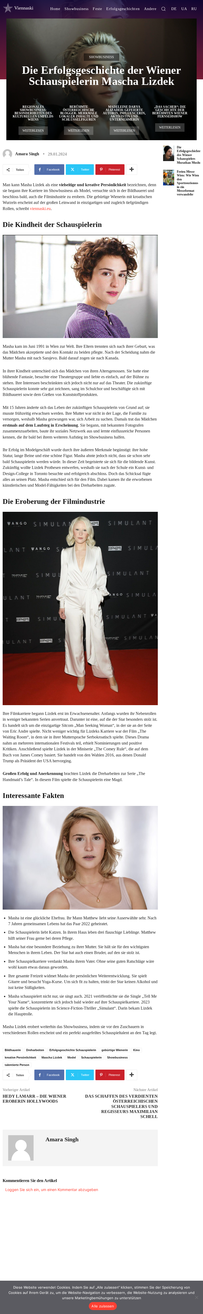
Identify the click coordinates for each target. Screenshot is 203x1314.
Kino (136, 1050)
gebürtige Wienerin (115, 1050)
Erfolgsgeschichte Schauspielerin (72, 1050)
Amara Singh (27, 154)
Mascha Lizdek (51, 1057)
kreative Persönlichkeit (20, 1057)
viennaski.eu (40, 208)
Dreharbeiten (35, 1050)
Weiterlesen (33, 131)
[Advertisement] (183, 286)
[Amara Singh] (8, 154)
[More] (131, 169)
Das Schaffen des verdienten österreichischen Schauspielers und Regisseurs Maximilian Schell (121, 1106)
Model (71, 1057)
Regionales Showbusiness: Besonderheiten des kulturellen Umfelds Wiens (33, 113)
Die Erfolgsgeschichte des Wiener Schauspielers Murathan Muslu (188, 155)
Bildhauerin (13, 1050)
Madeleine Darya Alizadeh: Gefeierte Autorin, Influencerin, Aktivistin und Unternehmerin (124, 113)
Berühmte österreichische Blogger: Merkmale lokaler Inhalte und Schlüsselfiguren (78, 113)
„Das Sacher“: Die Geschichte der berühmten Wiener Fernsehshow (169, 111)
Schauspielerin (91, 1057)
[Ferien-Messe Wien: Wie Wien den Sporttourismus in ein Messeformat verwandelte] (168, 177)
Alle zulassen (102, 1306)
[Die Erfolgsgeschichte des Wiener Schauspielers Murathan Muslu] (168, 153)
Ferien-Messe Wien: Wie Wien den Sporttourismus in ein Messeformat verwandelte (188, 183)
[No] (196, 1297)
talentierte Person (17, 1064)
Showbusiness (101, 57)
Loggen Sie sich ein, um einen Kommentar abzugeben (51, 1189)
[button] (163, 8)
